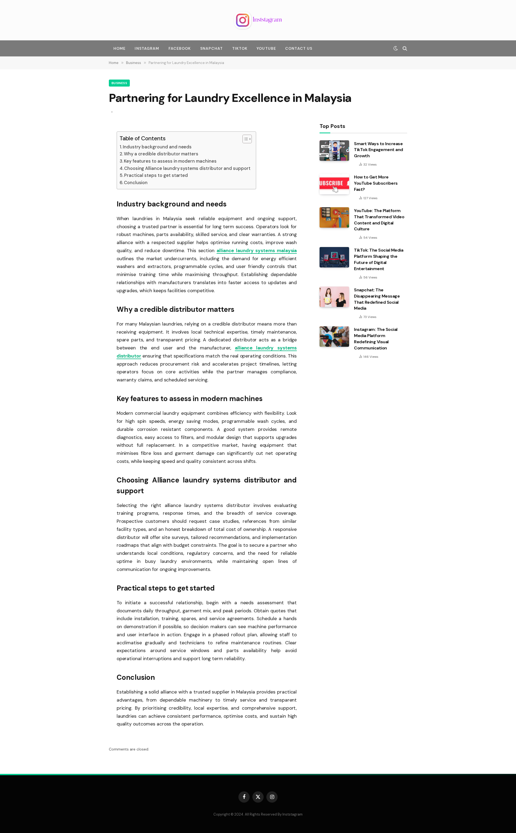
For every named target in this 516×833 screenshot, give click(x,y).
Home (119, 48)
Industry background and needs (157, 147)
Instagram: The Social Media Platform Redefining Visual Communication (375, 339)
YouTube (266, 48)
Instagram (147, 48)
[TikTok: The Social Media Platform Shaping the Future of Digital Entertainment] (334, 257)
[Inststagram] (258, 20)
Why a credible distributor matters (161, 154)
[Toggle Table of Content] (244, 139)
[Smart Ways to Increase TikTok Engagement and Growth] (334, 150)
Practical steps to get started (156, 175)
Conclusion (136, 182)
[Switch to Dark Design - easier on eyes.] (395, 48)
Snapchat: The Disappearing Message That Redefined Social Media (377, 299)
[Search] (404, 48)
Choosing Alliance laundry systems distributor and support (187, 168)
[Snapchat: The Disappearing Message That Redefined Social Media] (334, 297)
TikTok (240, 48)
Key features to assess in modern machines (170, 161)
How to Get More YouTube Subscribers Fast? (376, 183)
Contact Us (298, 48)
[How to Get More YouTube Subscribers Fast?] (334, 184)
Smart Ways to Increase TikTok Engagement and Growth (378, 150)
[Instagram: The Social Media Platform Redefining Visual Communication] (334, 336)
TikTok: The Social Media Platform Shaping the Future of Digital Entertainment (378, 260)
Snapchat (211, 48)
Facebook (180, 48)
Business (119, 83)
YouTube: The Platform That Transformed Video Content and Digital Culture (379, 220)
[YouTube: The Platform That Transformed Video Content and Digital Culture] (334, 217)
